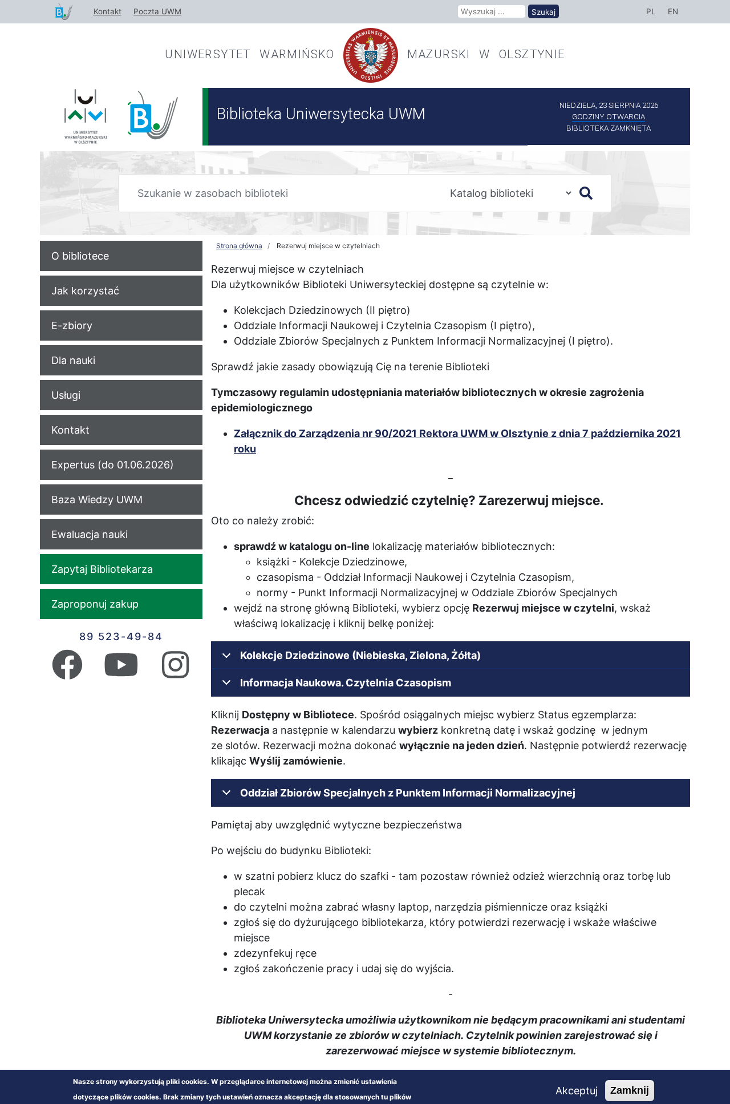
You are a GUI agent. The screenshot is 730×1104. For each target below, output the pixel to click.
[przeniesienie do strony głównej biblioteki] (63, 12)
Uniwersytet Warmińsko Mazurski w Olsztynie (365, 54)
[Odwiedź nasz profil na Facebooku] (67, 672)
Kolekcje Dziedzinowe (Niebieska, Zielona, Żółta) (360, 655)
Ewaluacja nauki (89, 534)
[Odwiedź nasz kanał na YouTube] (121, 672)
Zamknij (629, 1090)
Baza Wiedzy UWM (97, 500)
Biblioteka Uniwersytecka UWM (321, 114)
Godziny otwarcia (608, 116)
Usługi (65, 395)
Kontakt (107, 11)
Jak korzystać (85, 291)
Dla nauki (73, 360)
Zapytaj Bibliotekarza (102, 569)
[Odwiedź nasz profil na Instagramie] (175, 672)
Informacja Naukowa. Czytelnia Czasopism (345, 683)
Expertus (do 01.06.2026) (112, 465)
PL (651, 11)
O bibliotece (80, 256)
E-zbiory (71, 325)
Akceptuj (576, 1091)
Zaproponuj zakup (95, 604)
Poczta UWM (157, 11)
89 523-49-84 (121, 636)
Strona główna (239, 245)
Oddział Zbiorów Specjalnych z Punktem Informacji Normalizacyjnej (407, 793)
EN (673, 11)
